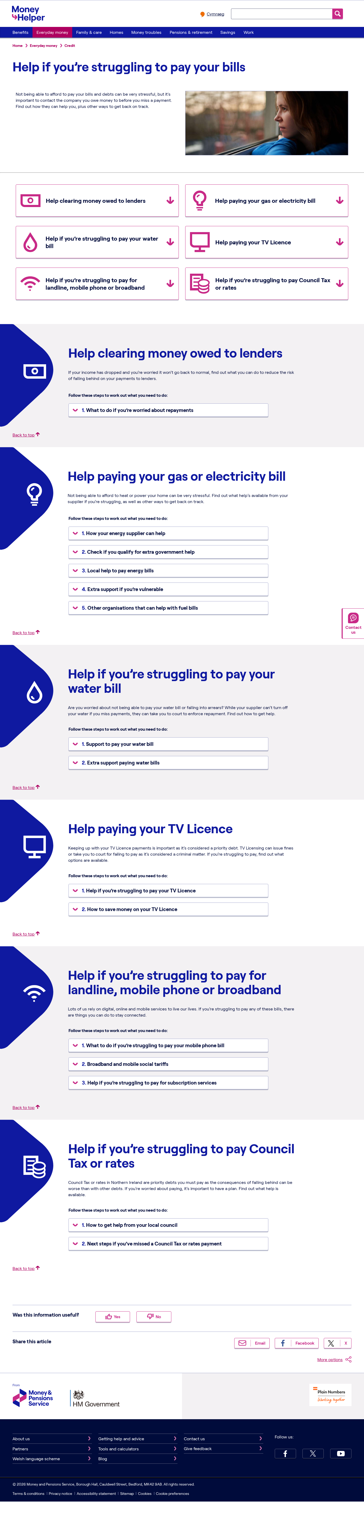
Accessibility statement (96, 1493)
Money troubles (146, 32)
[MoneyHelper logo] (28, 13)
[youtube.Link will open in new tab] (340, 1453)
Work (249, 32)
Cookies (145, 1493)
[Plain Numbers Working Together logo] (330, 1395)
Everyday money (52, 32)
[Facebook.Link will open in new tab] (285, 1453)
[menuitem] (20, 32)
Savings (227, 32)
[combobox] (281, 13)
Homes (116, 32)
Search (337, 14)
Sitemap (127, 1493)
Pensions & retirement (191, 32)
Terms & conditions (29, 1493)
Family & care (89, 32)
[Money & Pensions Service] (33, 1396)
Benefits (21, 32)
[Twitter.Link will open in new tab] (313, 1453)
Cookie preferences (172, 1493)
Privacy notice (60, 1493)
